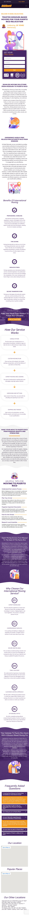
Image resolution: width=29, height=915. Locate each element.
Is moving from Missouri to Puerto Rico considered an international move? (13, 794)
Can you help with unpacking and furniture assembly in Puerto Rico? (12, 818)
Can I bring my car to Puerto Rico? (12, 812)
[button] (26, 5)
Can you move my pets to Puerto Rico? (13, 830)
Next (14, 70)
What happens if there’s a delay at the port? (13, 833)
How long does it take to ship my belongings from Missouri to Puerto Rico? (12, 807)
